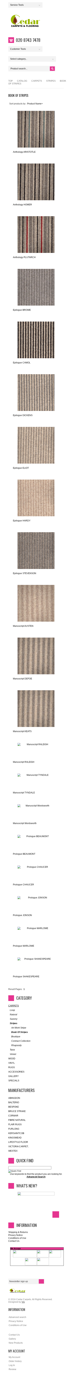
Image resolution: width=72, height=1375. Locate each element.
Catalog (22, 81)
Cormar (13, 1115)
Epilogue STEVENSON (24, 573)
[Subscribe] (41, 1281)
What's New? (26, 1186)
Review (12, 1369)
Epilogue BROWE (22, 310)
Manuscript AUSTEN (23, 626)
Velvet (13, 1054)
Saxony (13, 1019)
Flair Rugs (15, 1124)
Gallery (13, 1076)
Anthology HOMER (22, 204)
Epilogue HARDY (21, 520)
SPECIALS (13, 1080)
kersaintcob (16, 1133)
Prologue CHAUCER (23, 884)
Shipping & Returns (18, 1232)
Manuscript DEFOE (22, 678)
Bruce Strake (17, 1111)
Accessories (16, 1072)
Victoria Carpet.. (18, 1146)
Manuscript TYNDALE (24, 792)
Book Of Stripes (19, 1032)
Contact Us (13, 1241)
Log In (12, 1365)
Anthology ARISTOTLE (24, 152)
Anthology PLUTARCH (24, 257)
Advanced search (17, 1317)
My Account (14, 1357)
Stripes (51, 81)
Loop (12, 1010)
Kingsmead (15, 1137)
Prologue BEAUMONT (24, 854)
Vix (23, 1302)
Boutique (15, 1036)
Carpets (36, 81)
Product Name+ (35, 103)
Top (10, 81)
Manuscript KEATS (22, 731)
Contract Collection (20, 1041)
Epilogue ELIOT (21, 468)
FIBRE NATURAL (17, 1120)
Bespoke (13, 1107)
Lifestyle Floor (18, 1142)
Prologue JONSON (22, 915)
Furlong (13, 1129)
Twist (12, 1050)
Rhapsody (16, 1045)
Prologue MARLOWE (23, 946)
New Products (16, 1343)
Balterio (13, 1102)
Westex (13, 1151)
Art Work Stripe (18, 1027)
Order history (15, 1361)
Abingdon (14, 1098)
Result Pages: (15, 989)
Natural (13, 1014)
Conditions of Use (17, 1238)
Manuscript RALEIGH (23, 762)
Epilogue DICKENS (22, 415)
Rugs (11, 1067)
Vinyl (11, 1063)
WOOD (11, 1058)
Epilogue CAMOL (21, 362)
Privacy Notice (15, 1235)
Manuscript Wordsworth (25, 823)
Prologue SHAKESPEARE (26, 976)
